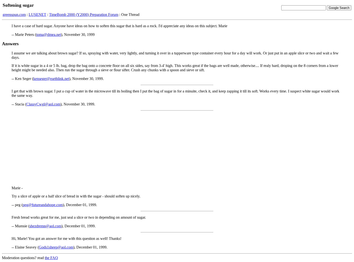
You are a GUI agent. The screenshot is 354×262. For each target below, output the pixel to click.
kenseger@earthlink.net (51, 79)
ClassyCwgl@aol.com (43, 104)
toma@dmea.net (48, 35)
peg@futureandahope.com (43, 205)
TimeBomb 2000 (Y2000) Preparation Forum (83, 15)
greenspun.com (14, 15)
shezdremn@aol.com (45, 226)
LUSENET (37, 15)
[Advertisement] (177, 148)
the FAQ (51, 258)
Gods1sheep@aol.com (56, 247)
